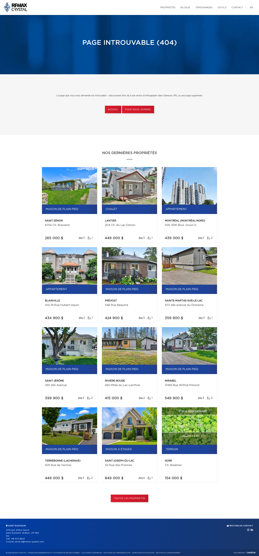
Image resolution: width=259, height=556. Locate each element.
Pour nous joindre (138, 110)
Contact (237, 7)
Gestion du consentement (168, 553)
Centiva (250, 552)
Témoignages (204, 7)
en (251, 7)
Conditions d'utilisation (143, 553)
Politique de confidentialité (117, 553)
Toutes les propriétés (129, 498)
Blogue (185, 7)
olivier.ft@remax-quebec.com (29, 542)
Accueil (113, 110)
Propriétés (167, 7)
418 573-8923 (18, 539)
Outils (222, 7)
